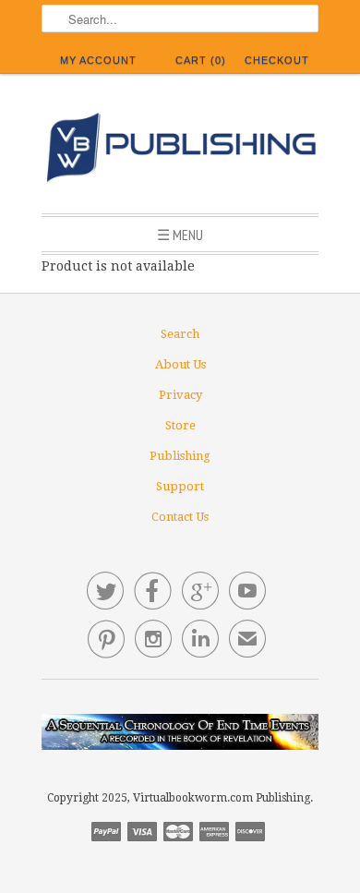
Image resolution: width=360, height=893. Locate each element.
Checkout (277, 60)
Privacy (180, 395)
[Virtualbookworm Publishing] (180, 150)
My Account (98, 60)
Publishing (180, 456)
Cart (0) (200, 60)
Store (180, 425)
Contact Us (180, 517)
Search (180, 334)
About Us (180, 364)
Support (180, 486)
